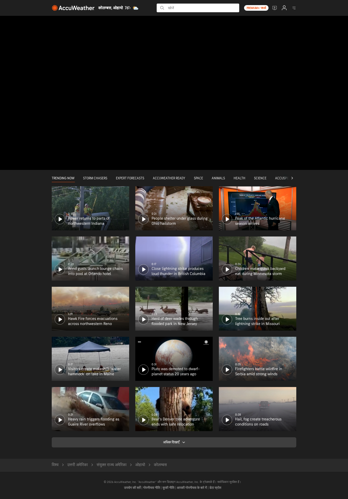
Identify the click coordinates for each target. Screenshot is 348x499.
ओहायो (140, 465)
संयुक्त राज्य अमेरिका (112, 465)
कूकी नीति (169, 488)
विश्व (55, 465)
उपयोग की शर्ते (132, 488)
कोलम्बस (160, 465)
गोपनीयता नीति (152, 488)
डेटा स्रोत (215, 488)
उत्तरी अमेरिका (77, 465)
